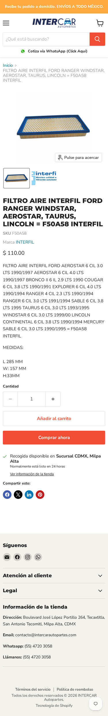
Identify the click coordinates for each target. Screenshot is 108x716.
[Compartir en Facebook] (7, 494)
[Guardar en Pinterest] (40, 494)
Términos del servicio (32, 689)
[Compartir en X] (18, 494)
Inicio (8, 65)
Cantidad (11, 386)
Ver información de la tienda (32, 474)
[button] (16, 178)
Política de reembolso (75, 689)
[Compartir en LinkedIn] (29, 494)
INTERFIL (25, 242)
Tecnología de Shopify (54, 705)
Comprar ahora (54, 437)
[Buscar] (97, 39)
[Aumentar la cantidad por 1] (53, 399)
